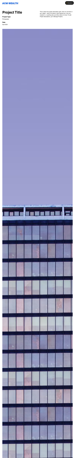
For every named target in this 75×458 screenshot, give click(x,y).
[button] (69, 3)
